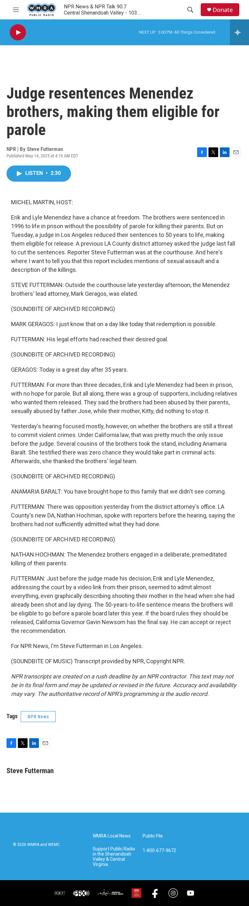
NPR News (38, 716)
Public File (153, 836)
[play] (18, 32)
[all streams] (239, 32)
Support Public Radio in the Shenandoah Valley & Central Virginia (114, 857)
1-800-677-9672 (159, 850)
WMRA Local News (112, 836)
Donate (223, 9)
